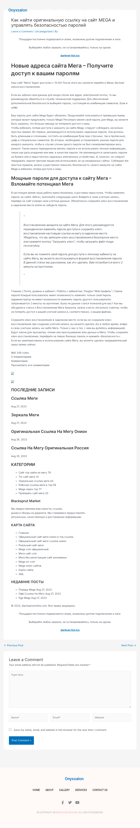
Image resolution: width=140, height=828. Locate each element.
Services (93, 10)
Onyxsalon (17, 10)
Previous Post (13, 645)
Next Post (128, 645)
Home (48, 10)
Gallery (76, 10)
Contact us (112, 10)
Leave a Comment (22, 31)
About (61, 10)
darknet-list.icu (70, 55)
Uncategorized (43, 31)
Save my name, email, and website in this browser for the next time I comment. (60, 729)
